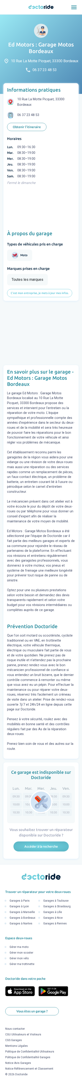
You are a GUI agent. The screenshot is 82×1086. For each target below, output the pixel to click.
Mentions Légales (16, 1045)
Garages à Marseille (22, 912)
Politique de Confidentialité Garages (27, 1057)
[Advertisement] (41, 332)
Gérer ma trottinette (22, 964)
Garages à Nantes (21, 923)
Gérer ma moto (19, 947)
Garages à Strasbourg (57, 906)
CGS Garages (13, 1040)
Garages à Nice (53, 917)
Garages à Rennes (55, 923)
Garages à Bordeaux (22, 917)
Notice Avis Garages (18, 1063)
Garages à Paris (20, 900)
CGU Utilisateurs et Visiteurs (23, 1034)
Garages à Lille (52, 912)
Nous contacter (15, 1028)
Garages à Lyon (19, 906)
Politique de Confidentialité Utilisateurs (29, 1051)
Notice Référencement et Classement (29, 1068)
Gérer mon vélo (19, 958)
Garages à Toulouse (56, 900)
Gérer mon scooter (21, 952)
